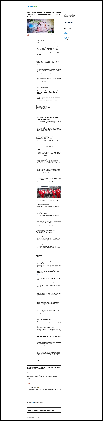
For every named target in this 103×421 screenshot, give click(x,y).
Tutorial (65, 38)
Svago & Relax (66, 37)
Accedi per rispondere (30, 379)
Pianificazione (32, 39)
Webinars (65, 39)
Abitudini (28, 39)
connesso (32, 402)
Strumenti (65, 36)
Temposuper (29, 417)
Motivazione (65, 34)
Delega (65, 31)
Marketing (65, 33)
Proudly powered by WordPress (35, 417)
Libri (55, 6)
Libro (65, 32)
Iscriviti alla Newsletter (68, 6)
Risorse (74, 6)
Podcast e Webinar (60, 6)
